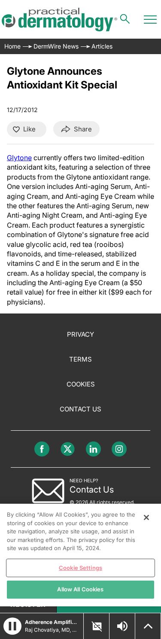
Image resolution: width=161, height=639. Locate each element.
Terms (80, 359)
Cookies (81, 384)
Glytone (19, 157)
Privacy (80, 334)
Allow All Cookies (80, 589)
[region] (80, 555)
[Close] (146, 517)
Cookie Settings (80, 567)
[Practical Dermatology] (59, 19)
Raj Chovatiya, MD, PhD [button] (51, 630)
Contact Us (80, 409)
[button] (12, 626)
